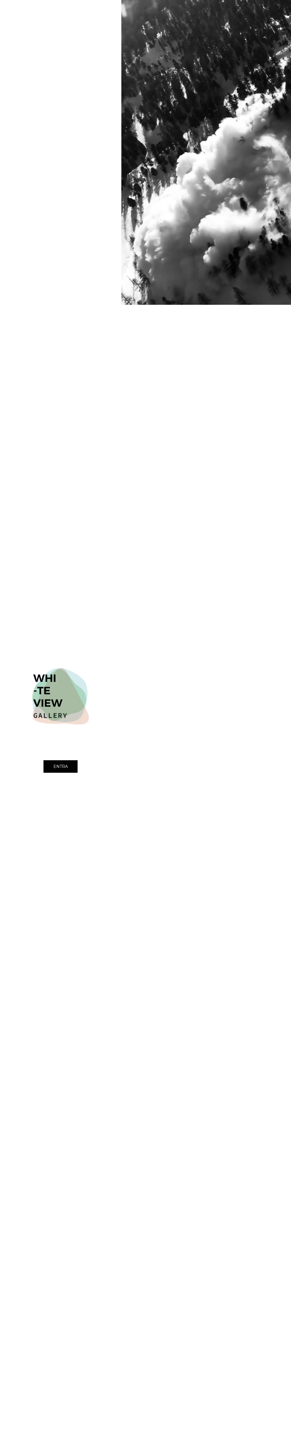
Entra (60, 766)
